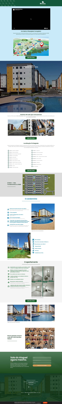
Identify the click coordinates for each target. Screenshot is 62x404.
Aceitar (45, 402)
